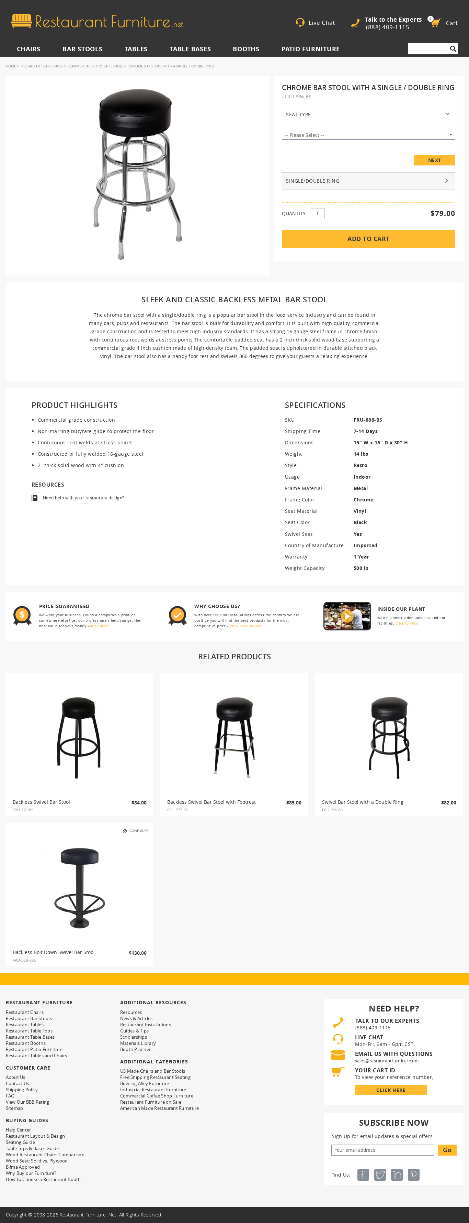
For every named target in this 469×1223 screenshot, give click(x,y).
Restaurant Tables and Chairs (36, 1055)
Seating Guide (20, 1142)
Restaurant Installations (145, 1024)
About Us (15, 1077)
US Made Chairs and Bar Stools (152, 1071)
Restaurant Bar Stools (42, 66)
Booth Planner (135, 1049)
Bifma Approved (23, 1167)
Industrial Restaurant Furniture (153, 1089)
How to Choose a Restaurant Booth (43, 1179)
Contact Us (17, 1083)
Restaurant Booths (26, 1043)
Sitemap (14, 1108)
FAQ (10, 1096)
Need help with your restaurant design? (83, 497)
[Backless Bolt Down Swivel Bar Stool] (79, 888)
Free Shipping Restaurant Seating (155, 1077)
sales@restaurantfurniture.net (387, 1061)
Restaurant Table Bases (30, 1037)
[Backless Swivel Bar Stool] (79, 738)
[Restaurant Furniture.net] (97, 21)
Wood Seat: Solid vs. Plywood (37, 1161)
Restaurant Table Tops (29, 1031)
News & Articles (136, 1018)
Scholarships (133, 1037)
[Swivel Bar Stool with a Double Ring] (389, 738)
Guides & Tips (134, 1031)
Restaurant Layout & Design (35, 1136)
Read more (100, 626)
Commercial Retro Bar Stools (95, 66)
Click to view (407, 623)
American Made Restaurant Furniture (159, 1108)
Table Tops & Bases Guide (32, 1148)
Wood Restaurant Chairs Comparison (45, 1154)
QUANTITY (294, 213)
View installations (246, 626)
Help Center (18, 1130)
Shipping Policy (22, 1089)
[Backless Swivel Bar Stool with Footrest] (234, 738)
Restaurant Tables (25, 1024)
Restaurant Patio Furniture (34, 1049)
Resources (131, 1012)
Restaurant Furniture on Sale (150, 1102)
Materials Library (138, 1043)
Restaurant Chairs (25, 1012)
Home (11, 66)
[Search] (453, 49)
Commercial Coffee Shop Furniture (156, 1096)
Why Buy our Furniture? (31, 1173)
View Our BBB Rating (27, 1102)
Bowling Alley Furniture (144, 1083)
